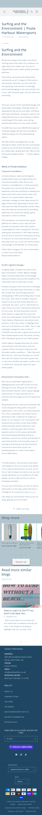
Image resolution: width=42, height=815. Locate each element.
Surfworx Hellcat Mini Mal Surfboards (26, 544)
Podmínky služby (33, 808)
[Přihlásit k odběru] (34, 738)
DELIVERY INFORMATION (14, 717)
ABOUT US (8, 691)
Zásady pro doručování (15, 811)
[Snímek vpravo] (26, 555)
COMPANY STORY (11, 696)
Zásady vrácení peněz (25, 804)
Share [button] (6, 43)
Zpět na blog (22, 508)
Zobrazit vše (21, 562)
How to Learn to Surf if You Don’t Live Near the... (18, 612)
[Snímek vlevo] (16, 555)
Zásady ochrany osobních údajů (15, 808)
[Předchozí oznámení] (4, 3)
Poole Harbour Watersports (21, 801)
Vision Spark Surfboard (9, 543)
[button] (4, 11)
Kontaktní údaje (31, 811)
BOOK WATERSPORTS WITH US (16, 712)
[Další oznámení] (37, 3)
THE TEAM (8, 702)
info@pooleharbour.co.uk (24, 492)
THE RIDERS (9, 707)
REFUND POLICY (10, 722)
